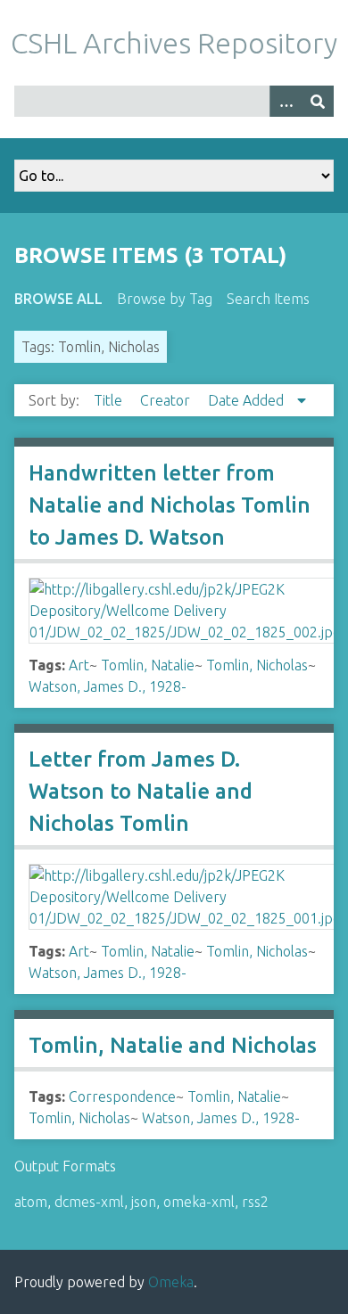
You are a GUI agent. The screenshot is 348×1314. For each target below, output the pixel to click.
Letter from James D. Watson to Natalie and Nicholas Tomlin (141, 791)
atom (30, 1202)
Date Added (247, 400)
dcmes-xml (89, 1202)
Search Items (268, 299)
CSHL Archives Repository (174, 43)
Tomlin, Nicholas (257, 665)
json (143, 1202)
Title (110, 400)
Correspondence (122, 1096)
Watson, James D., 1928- (107, 686)
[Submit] (318, 101)
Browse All (58, 299)
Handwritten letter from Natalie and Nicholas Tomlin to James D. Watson (170, 505)
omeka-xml (199, 1202)
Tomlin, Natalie (148, 665)
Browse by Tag (164, 299)
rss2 (255, 1202)
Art (79, 665)
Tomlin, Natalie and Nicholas (173, 1045)
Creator (167, 400)
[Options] (285, 101)
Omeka (171, 1282)
